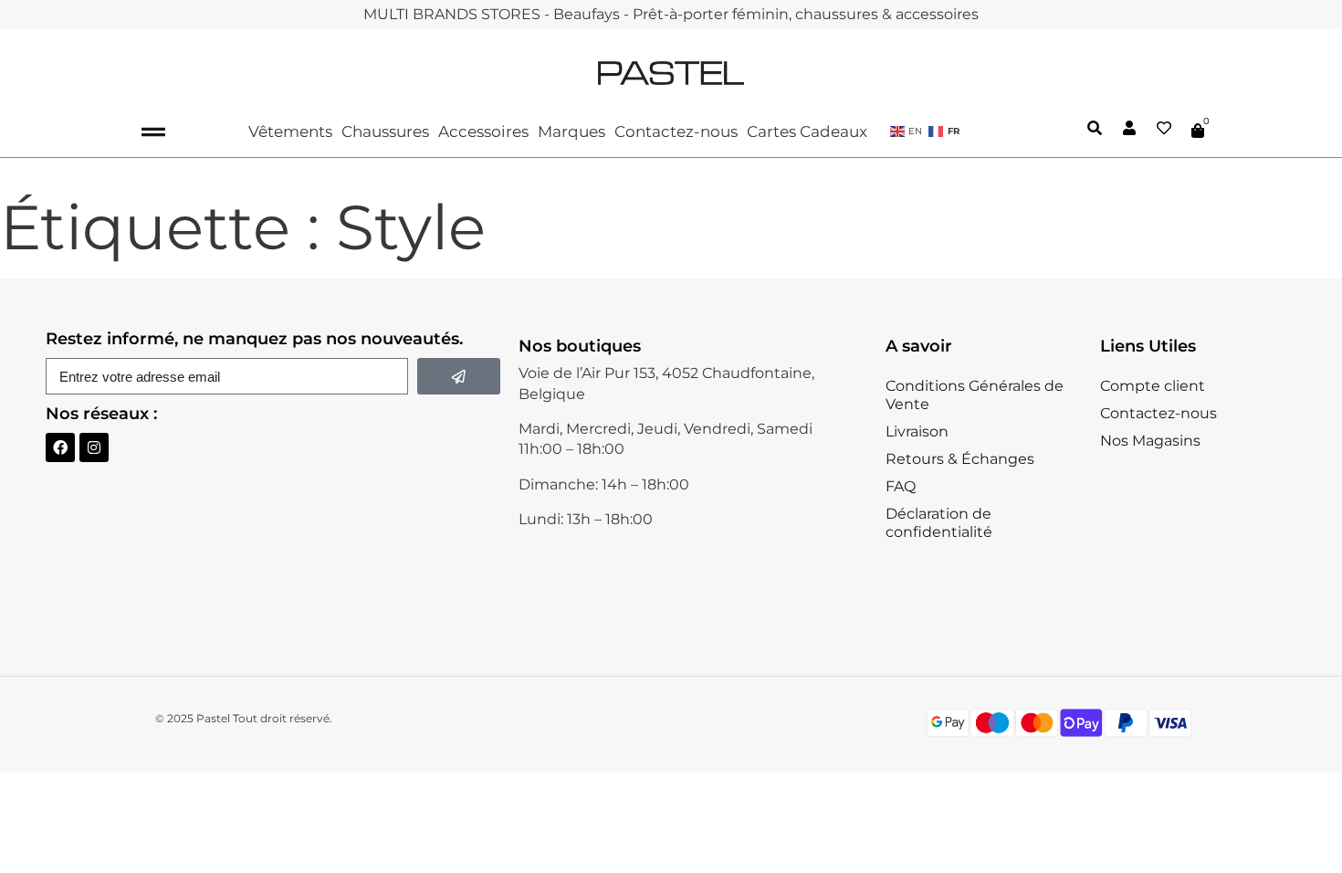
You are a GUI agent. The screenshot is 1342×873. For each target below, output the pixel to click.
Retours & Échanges (960, 459)
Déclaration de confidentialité (939, 523)
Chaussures (385, 131)
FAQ (901, 486)
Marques (571, 131)
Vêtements (290, 131)
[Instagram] (94, 447)
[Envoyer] (459, 376)
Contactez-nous (676, 131)
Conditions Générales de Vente (975, 395)
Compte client (1152, 385)
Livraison (917, 431)
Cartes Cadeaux (807, 131)
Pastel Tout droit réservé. (264, 718)
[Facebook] (60, 447)
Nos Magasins (1150, 440)
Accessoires (483, 131)
